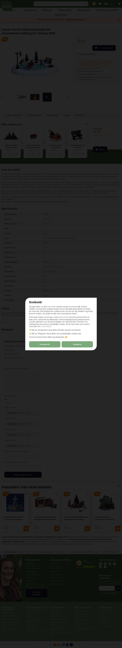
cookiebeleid (46, 326)
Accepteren (45, 344)
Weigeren (77, 344)
